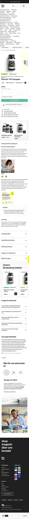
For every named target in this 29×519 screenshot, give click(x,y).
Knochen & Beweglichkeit (5, 17)
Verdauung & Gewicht (5, 20)
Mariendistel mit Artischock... (19, 136)
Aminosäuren (10, 23)
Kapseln (2, 28)
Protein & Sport (16, 30)
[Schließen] (27, 3)
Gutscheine (2, 12)
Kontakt (17, 44)
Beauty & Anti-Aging (4, 15)
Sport (14, 17)
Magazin (2, 33)
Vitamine (18, 25)
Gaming (16, 22)
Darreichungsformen (14, 26)
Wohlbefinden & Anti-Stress (6, 22)
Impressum (4, 467)
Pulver (1, 30)
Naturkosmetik (3, 31)
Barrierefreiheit (4, 473)
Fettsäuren (17, 23)
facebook (10, 499)
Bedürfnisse (11, 14)
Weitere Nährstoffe (4, 26)
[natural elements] (2, 6)
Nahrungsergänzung (4, 9)
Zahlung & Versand (5, 486)
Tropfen (7, 28)
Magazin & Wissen (12, 31)
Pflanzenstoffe (11, 25)
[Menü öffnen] (26, 6)
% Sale (12, 12)
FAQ (6, 33)
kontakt (6, 450)
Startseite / (3, 50)
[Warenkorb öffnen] (23, 6)
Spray (6, 30)
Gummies (18, 28)
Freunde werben (3, 14)
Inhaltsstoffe (3, 23)
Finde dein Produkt (17, 47)
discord (21, 499)
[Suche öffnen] (16, 6)
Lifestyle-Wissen (12, 33)
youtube (16, 499)
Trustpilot (4, 357)
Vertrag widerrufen (7, 493)
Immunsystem (14, 15)
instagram (4, 499)
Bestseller (8, 11)
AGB (2, 470)
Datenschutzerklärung (6, 469)
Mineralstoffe (3, 25)
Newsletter (2, 45)
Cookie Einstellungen (5, 475)
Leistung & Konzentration (5, 19)
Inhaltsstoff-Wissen (4, 41)
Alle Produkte (14, 9)
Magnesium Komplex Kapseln (9, 290)
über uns (7, 447)
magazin (7, 444)
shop (5, 441)
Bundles (14, 11)
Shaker (8, 12)
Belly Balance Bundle (7, 135)
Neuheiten (2, 11)
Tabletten (12, 28)
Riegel (10, 30)
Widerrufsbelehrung (5, 472)
